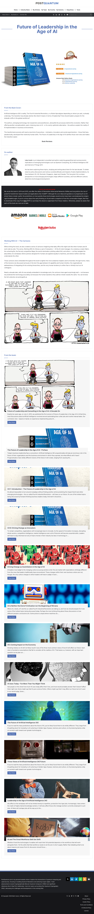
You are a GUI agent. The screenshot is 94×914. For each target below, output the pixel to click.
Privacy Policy (86, 899)
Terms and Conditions (86, 905)
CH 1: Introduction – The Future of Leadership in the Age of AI (31, 489)
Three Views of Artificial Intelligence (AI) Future (26, 762)
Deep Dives (70, 10)
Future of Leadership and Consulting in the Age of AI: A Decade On (33, 411)
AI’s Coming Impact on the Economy (21, 645)
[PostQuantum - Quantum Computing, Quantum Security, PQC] (47, 3)
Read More (12, 422)
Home (16, 10)
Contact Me (23, 14)
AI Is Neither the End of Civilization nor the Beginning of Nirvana (32, 606)
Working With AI (29, 249)
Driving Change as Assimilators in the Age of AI (26, 567)
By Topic (44, 10)
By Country (51, 10)
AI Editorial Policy (86, 907)
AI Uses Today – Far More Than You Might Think (26, 684)
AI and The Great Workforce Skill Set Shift (24, 839)
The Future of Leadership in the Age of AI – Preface (27, 450)
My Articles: (36, 10)
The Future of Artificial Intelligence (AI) (23, 723)
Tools (78, 10)
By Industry (60, 10)
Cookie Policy (86, 902)
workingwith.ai (22, 277)
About (86, 896)
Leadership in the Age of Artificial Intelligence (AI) (27, 800)
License (86, 910)
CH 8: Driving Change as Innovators (21, 528)
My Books (14, 14)
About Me (5, 14)
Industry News (25, 10)
